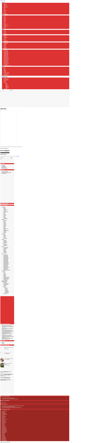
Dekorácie (5, 15)
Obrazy (6, 83)
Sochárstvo (7, 291)
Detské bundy (6, 255)
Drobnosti (5, 80)
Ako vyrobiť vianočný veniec (8, 358)
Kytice (4, 22)
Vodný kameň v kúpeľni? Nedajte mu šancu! (8, 406)
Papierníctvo (5, 23)
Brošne (5, 39)
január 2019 (4, 428)
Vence (4, 28)
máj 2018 (3, 435)
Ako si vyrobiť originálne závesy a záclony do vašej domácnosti (7, 330)
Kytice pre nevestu (6, 72)
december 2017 (4, 439)
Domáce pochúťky (5, 76)
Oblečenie (3, 2)
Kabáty (5, 7)
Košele (5, 3)
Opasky (5, 70)
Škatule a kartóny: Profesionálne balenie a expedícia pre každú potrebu (8, 326)
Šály (4, 68)
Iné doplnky (5, 75)
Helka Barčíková (5, 148)
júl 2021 (3, 418)
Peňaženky (5, 47)
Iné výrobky (5, 88)
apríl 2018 (3, 436)
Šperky (3, 34)
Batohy (5, 45)
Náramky (5, 35)
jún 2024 (3, 411)
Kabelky (5, 46)
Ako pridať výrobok (5, 171)
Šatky (4, 273)
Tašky (3, 246)
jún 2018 (3, 434)
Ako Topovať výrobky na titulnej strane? (8, 397)
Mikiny (5, 4)
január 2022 (4, 416)
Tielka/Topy (5, 209)
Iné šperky (5, 41)
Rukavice (5, 69)
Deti (2, 49)
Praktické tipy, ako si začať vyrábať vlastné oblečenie (7, 338)
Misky (4, 227)
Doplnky (3, 66)
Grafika (6, 85)
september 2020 (4, 419)
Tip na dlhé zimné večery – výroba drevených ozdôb (7, 332)
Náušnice (5, 36)
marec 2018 (3, 437)
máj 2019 (3, 424)
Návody (3, 342)
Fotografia (6, 86)
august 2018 (4, 432)
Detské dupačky (6, 53)
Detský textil (5, 64)
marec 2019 (3, 426)
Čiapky (5, 67)
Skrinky (5, 31)
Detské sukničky (6, 59)
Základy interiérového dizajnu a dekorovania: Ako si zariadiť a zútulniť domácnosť (7, 336)
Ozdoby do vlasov (6, 73)
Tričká (5, 5)
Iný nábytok (5, 33)
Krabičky (5, 20)
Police (4, 237)
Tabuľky (5, 26)
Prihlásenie (3, 166)
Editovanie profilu (4, 168)
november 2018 (4, 429)
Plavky (5, 12)
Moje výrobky (4, 167)
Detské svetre (6, 60)
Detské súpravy (6, 264)
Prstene (5, 38)
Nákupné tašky (6, 42)
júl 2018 (3, 433)
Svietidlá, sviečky (6, 25)
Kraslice (5, 21)
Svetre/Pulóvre (6, 6)
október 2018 (4, 430)
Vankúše (5, 27)
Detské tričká (6, 63)
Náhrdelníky (5, 37)
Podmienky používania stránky (6, 172)
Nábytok (3, 29)
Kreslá (5, 30)
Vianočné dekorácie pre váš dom (7, 333)
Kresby (6, 84)
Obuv (4, 11)
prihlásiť (18, 156)
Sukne (5, 9)
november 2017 (4, 440)
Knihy (4, 81)
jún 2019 (3, 423)
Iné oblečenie (6, 218)
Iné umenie (7, 87)
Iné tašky (5, 48)
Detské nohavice (6, 57)
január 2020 (4, 421)
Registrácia (3, 165)
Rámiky (5, 24)
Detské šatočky (6, 58)
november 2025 (4, 410)
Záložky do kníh (6, 74)
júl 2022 (3, 415)
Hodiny (5, 17)
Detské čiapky (6, 51)
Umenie (5, 82)
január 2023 (4, 412)
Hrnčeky (5, 18)
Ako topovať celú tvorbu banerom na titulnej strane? (10, 398)
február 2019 (4, 427)
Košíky (5, 19)
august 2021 (4, 417)
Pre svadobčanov (6, 78)
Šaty (4, 8)
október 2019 (4, 422)
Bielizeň (5, 13)
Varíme (3, 343)
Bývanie (3, 14)
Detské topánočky (6, 62)
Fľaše (4, 16)
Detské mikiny (6, 56)
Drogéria (5, 282)
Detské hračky (6, 54)
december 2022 (4, 413)
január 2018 (4, 438)
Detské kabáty (6, 55)
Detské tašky (6, 61)
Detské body (5, 50)
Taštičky (5, 44)
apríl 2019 (3, 425)
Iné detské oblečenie (7, 65)
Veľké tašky (5, 43)
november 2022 (4, 414)
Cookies (1, 442)
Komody (5, 32)
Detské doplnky (6, 52)
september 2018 (4, 431)
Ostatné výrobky (4, 77)
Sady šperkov (6, 40)
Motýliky (5, 71)
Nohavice (5, 10)
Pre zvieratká (6, 79)
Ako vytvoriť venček (7, 352)
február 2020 (4, 420)
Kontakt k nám (4, 173)
